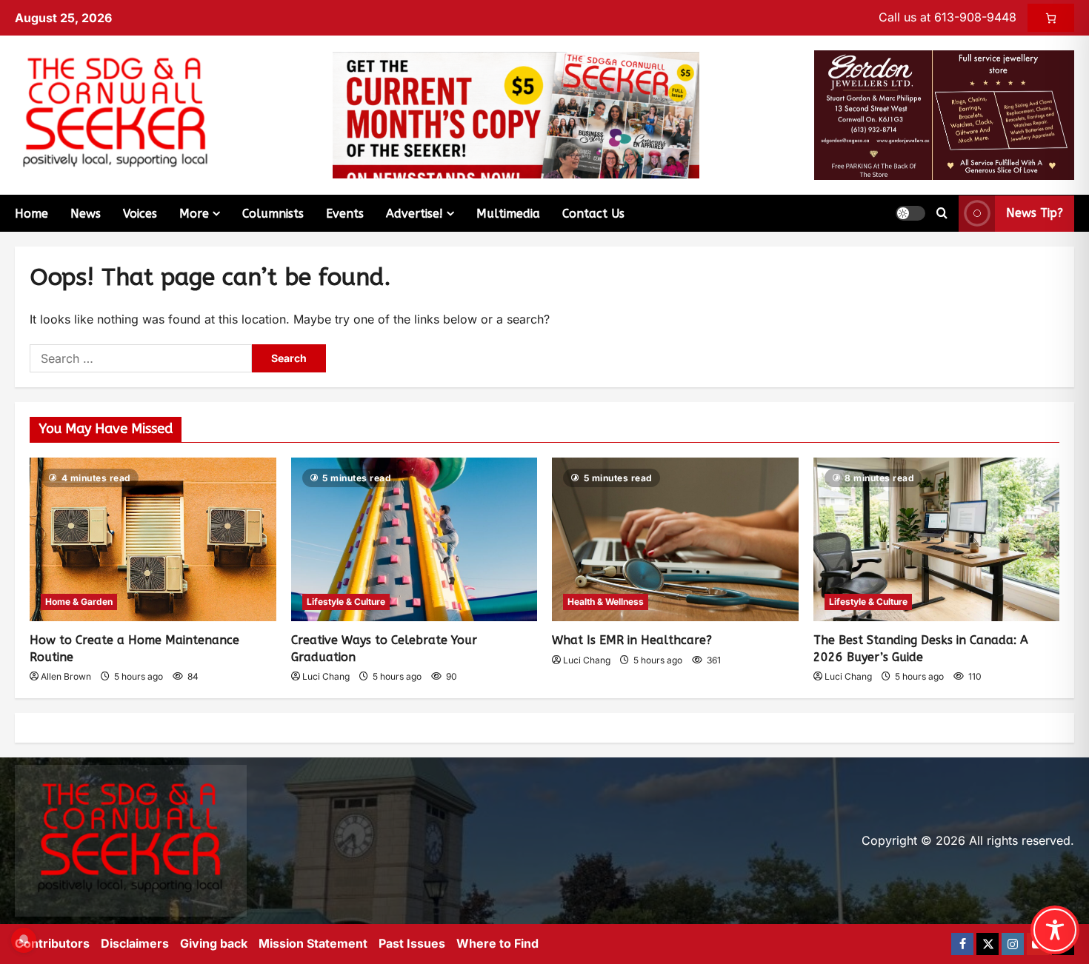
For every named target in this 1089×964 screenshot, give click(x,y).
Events (345, 214)
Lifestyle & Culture (346, 601)
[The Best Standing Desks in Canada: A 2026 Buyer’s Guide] (936, 540)
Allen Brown (66, 676)
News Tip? (1034, 213)
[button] (910, 213)
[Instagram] (1013, 944)
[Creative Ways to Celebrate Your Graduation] (414, 540)
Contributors (52, 943)
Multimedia (508, 214)
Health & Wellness (605, 601)
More (194, 214)
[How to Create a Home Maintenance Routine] (153, 540)
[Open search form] (942, 213)
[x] (987, 944)
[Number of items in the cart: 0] (1051, 18)
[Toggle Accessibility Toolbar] (1055, 930)
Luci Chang (326, 676)
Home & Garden (79, 601)
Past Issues (412, 943)
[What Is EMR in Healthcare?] (675, 540)
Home (31, 214)
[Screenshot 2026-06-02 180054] (944, 114)
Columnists (273, 214)
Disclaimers (135, 943)
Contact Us (593, 214)
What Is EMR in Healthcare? (632, 640)
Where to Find (497, 943)
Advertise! (414, 214)
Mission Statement (313, 943)
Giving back (213, 943)
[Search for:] (141, 358)
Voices (140, 214)
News (85, 214)
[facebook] (962, 944)
